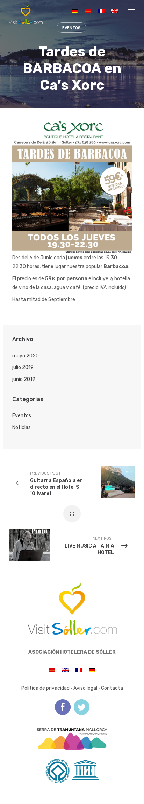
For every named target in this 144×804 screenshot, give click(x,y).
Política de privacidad (45, 688)
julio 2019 (23, 367)
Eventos (21, 416)
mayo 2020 (25, 356)
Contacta (112, 688)
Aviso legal (85, 688)
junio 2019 (23, 379)
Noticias (21, 427)
